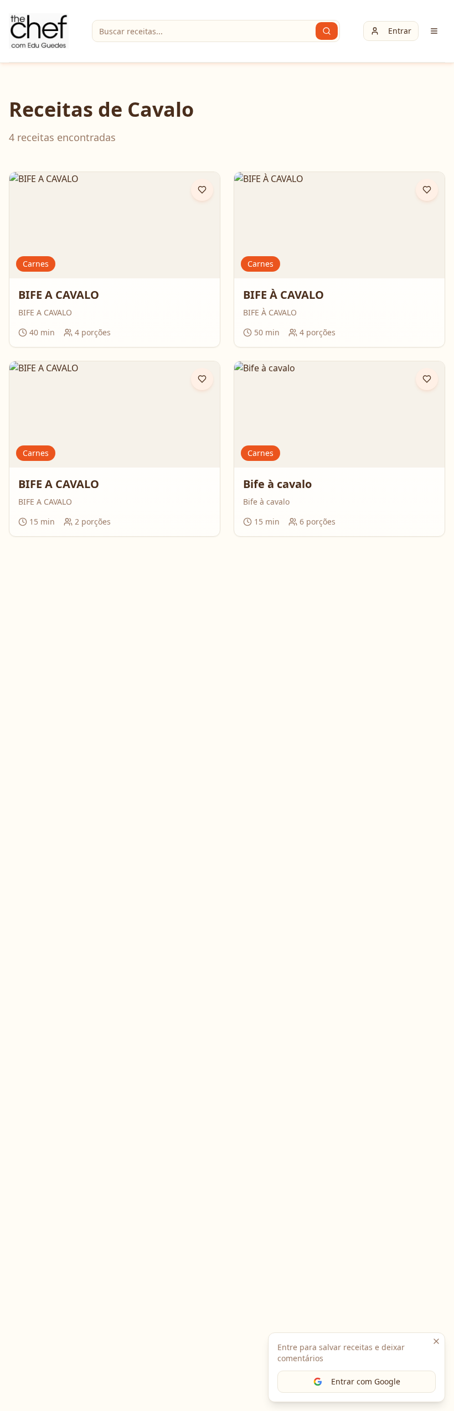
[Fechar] (436, 1341)
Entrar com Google (365, 1381)
